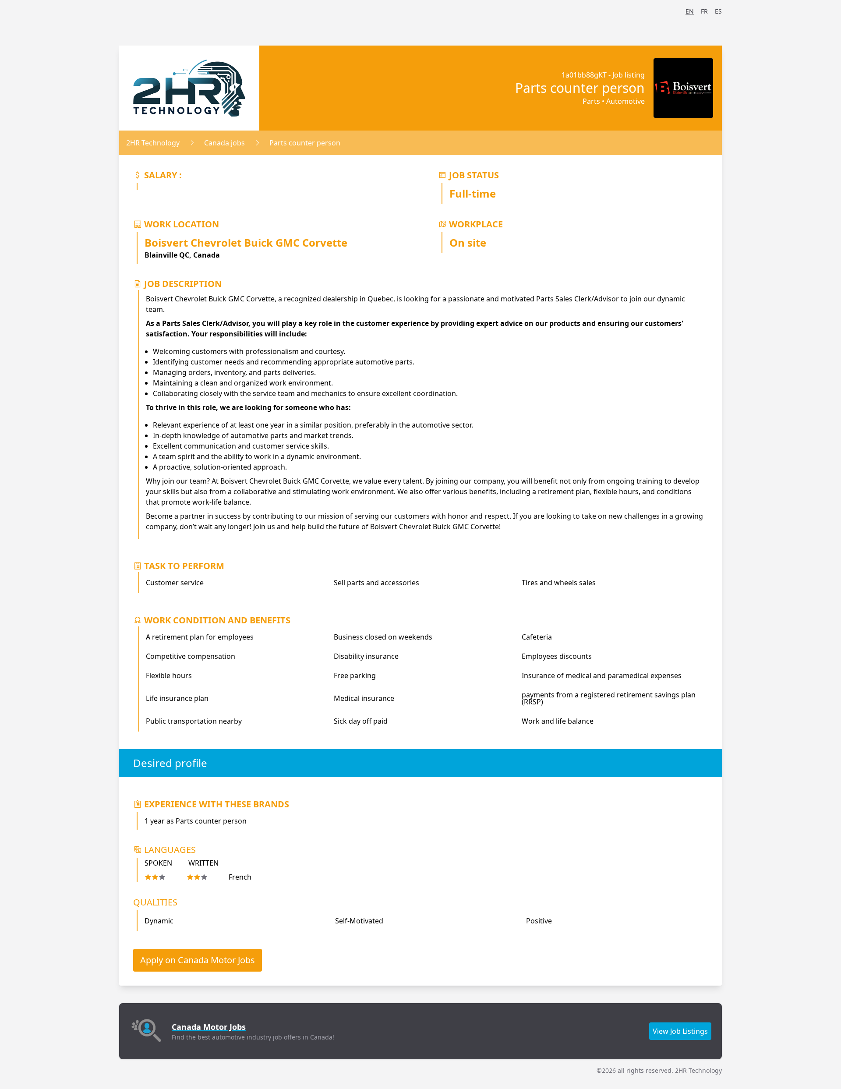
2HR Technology (153, 143)
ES (718, 11)
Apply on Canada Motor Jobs (197, 960)
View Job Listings (680, 1031)
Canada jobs (224, 143)
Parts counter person (304, 143)
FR (704, 11)
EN (690, 11)
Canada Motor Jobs (209, 1027)
